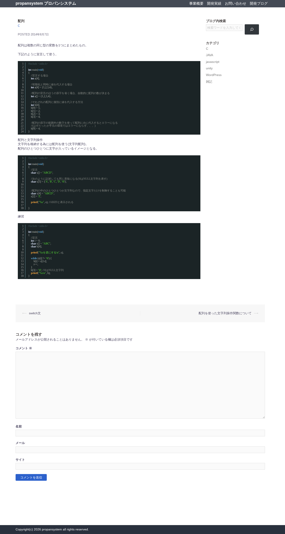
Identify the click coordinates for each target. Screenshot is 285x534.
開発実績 (214, 3)
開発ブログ (259, 3)
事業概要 (196, 3)
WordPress (214, 75)
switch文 (35, 313)
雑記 (209, 81)
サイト (20, 459)
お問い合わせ (235, 3)
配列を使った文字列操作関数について (225, 313)
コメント (24, 348)
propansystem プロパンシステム (46, 3)
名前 (19, 426)
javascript (212, 62)
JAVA (209, 55)
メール (20, 443)
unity (209, 68)
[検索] (252, 29)
